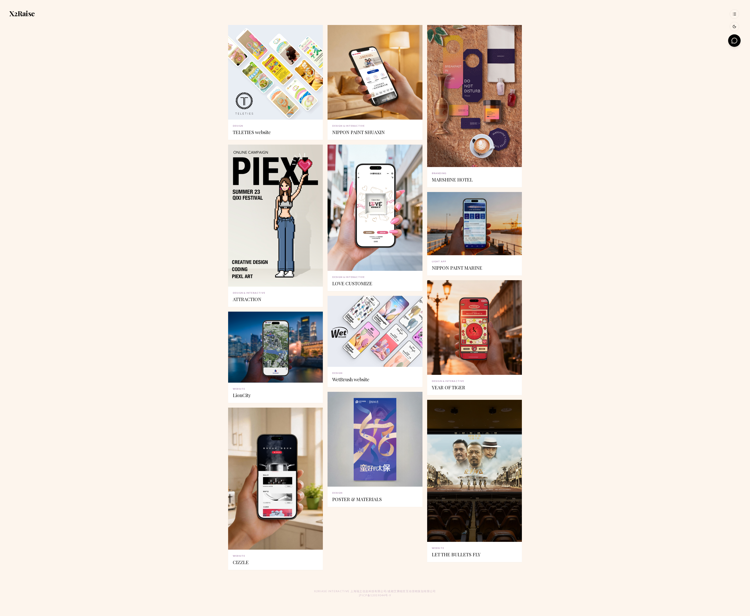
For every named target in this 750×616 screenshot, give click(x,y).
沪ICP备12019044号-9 (375, 595)
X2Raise (22, 13)
